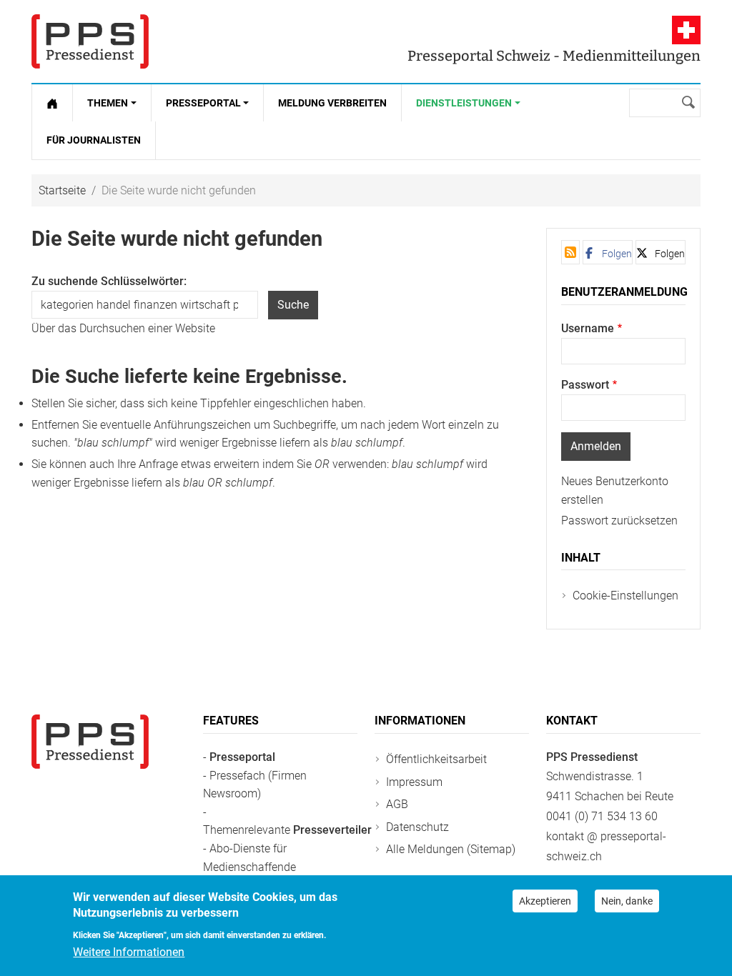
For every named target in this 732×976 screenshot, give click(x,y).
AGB (397, 804)
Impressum (414, 782)
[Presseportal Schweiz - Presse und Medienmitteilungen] (90, 41)
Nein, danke (627, 901)
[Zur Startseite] (52, 102)
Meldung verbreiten (332, 103)
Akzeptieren (545, 901)
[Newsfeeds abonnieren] (570, 252)
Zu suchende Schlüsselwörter (107, 281)
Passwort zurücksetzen (619, 520)
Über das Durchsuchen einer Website (123, 328)
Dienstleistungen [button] (464, 103)
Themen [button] (107, 103)
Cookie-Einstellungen (625, 595)
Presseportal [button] (203, 103)
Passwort (585, 385)
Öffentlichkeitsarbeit (436, 759)
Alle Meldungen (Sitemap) (450, 849)
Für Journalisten (93, 140)
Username (587, 328)
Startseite (62, 190)
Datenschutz (417, 827)
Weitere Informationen (128, 952)
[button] (608, 252)
